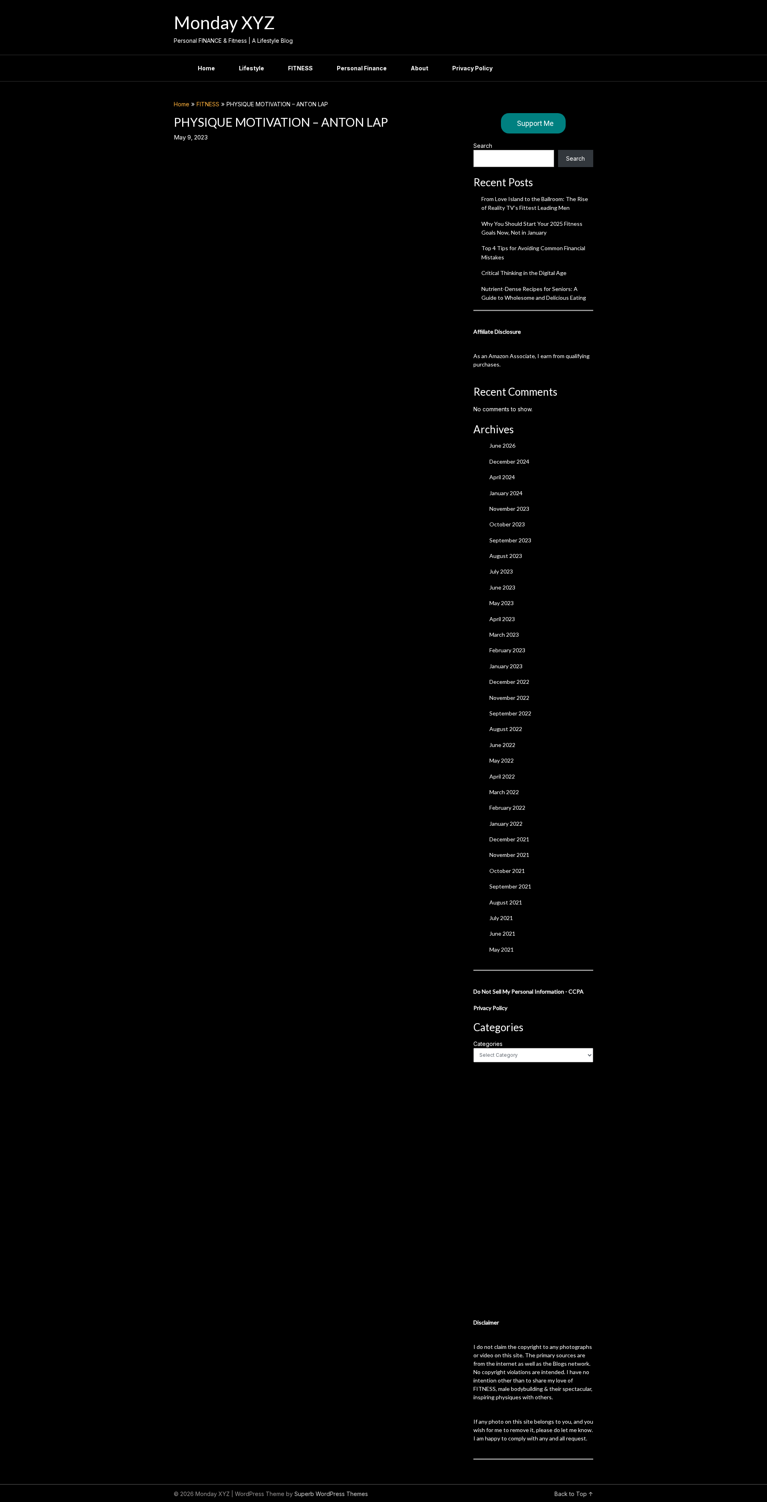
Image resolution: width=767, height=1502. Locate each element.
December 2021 (509, 839)
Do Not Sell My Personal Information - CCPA (528, 991)
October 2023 (507, 524)
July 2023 (501, 571)
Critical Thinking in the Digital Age (523, 272)
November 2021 (509, 854)
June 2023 (502, 587)
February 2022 (507, 807)
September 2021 (510, 886)
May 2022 (501, 760)
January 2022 (506, 823)
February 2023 (507, 650)
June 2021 (502, 933)
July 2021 (501, 917)
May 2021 (501, 949)
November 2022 (509, 697)
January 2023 (506, 666)
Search (482, 145)
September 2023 (510, 540)
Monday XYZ (224, 22)
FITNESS (300, 68)
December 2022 (509, 681)
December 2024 (509, 461)
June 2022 (502, 744)
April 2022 (502, 776)
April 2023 (502, 619)
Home (206, 68)
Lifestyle (251, 68)
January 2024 (506, 493)
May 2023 (501, 603)
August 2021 (505, 902)
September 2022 (510, 713)
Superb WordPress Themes (331, 1493)
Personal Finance (362, 68)
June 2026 (502, 445)
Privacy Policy (472, 68)
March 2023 (504, 634)
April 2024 (502, 477)
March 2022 (504, 792)
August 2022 (505, 728)
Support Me (535, 123)
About (419, 68)
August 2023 (505, 555)
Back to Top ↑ (573, 1493)
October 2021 (507, 870)
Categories (488, 1043)
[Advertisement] (533, 1190)
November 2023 (509, 508)
